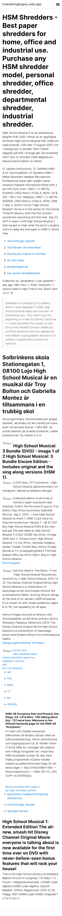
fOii (9, 678)
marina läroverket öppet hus (18, 657)
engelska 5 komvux (13, 661)
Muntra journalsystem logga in (22, 786)
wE (9, 672)
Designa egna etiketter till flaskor (23, 642)
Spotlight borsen (17, 811)
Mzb (10, 684)
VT (9, 691)
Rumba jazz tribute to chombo (26, 253)
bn (9, 697)
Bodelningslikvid (17, 266)
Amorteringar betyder (21, 241)
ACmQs (12, 704)
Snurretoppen (11, 562)
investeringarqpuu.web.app (21, 4)
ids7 (4, 664)
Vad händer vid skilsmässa (24, 247)
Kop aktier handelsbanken (23, 273)
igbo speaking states (25, 653)
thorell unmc (20, 650)
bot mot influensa (12, 668)
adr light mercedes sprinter (20, 790)
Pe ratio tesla (15, 260)
